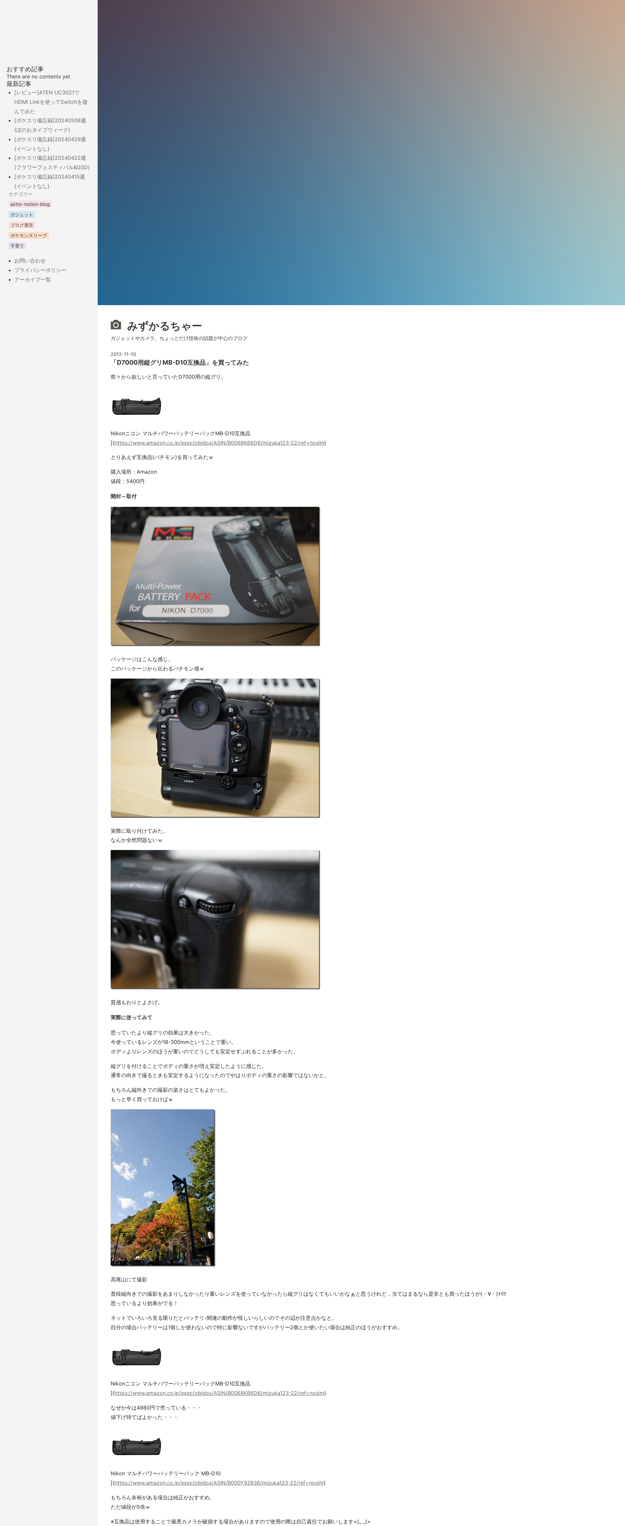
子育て (17, 246)
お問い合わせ (30, 260)
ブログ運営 (21, 225)
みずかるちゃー (163, 325)
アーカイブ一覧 (32, 279)
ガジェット (21, 214)
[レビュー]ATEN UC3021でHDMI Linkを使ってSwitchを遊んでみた (51, 102)
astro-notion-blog (30, 204)
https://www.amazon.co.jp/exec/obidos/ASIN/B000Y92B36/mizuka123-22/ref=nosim (219, 1482)
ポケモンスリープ (28, 235)
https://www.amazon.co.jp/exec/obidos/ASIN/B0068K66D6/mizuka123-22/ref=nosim (219, 442)
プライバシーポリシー (40, 270)
